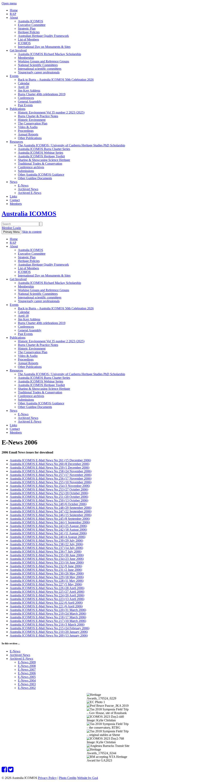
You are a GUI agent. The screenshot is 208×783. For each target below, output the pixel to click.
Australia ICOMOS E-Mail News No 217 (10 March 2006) (48, 621)
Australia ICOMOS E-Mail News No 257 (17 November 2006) (50, 475)
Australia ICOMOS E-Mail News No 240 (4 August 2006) (47, 537)
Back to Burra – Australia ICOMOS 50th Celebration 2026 (56, 79)
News (13, 182)
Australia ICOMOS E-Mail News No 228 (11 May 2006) (46, 580)
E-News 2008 (27, 666)
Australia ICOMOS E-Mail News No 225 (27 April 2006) (47, 591)
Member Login (11, 228)
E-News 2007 (27, 669)
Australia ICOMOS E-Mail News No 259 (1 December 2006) (49, 467)
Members (16, 203)
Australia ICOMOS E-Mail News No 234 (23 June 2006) (47, 559)
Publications (17, 109)
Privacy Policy (47, 778)
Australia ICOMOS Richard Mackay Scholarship (49, 54)
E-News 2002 (27, 688)
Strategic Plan (27, 28)
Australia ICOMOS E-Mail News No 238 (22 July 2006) (46, 544)
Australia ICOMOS (30, 21)
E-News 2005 (27, 677)
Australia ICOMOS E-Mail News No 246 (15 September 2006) (50, 515)
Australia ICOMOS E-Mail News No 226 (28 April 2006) (47, 588)
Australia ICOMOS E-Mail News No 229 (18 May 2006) (47, 577)
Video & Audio (28, 127)
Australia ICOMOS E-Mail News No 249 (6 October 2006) (48, 504)
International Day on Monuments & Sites (44, 46)
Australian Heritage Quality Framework (43, 36)
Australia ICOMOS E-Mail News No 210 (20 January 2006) (49, 632)
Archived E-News (29, 192)
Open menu (9, 3)
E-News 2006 (27, 673)
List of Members (28, 39)
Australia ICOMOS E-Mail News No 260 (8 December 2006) (49, 464)
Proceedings (26, 130)
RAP (13, 14)
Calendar (23, 83)
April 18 (23, 87)
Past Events (25, 105)
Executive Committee (32, 25)
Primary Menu (11, 231)
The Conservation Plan (32, 123)
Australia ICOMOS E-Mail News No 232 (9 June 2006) (46, 566)
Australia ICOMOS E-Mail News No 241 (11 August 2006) (48, 533)
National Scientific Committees (38, 65)
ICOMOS (24, 43)
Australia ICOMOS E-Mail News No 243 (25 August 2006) (48, 526)
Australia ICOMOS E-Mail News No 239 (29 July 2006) (46, 540)
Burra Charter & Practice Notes (38, 116)
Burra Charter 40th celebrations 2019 (41, 94)
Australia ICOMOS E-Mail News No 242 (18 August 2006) (48, 529)
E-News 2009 (27, 662)
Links (13, 196)
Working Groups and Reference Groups (43, 61)
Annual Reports (28, 134)
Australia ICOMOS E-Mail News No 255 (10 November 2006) (50, 482)
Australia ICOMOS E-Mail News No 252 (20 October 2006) (49, 493)
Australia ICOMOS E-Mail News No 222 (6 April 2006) (46, 602)
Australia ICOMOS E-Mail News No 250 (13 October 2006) (49, 500)
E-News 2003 (27, 684)
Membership (26, 57)
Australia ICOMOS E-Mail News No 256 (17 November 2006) (50, 478)
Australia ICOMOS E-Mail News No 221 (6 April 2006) (46, 606)
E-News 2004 (27, 680)
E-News (23, 185)
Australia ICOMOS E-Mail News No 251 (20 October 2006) (49, 496)
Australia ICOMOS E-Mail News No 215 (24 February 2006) (49, 628)
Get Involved (18, 50)
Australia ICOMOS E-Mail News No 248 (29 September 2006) (50, 507)
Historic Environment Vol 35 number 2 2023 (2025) (51, 112)
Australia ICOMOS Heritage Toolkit (41, 156)
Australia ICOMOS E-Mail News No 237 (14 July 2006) (46, 548)
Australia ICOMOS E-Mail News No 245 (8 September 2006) (50, 518)
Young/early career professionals (39, 72)
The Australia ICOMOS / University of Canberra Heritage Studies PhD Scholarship (71, 145)
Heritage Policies (29, 32)
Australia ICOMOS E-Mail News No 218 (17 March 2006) (48, 617)
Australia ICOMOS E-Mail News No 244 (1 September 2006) (50, 522)
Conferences (26, 98)
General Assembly (29, 101)
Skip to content (31, 231)
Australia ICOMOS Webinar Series (40, 152)
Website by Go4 (87, 778)
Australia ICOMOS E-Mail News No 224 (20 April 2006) (47, 595)
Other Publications (30, 138)
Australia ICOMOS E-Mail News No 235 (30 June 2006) (47, 555)
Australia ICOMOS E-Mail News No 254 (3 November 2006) (50, 486)
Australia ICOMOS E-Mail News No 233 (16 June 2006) (47, 562)
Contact (15, 200)
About (14, 17)
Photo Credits (67, 778)
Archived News (28, 189)
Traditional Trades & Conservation (40, 163)
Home (14, 10)
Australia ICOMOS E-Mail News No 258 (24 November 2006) (50, 471)
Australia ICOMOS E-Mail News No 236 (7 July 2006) (45, 551)
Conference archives (31, 167)
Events (14, 76)
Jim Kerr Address (29, 90)
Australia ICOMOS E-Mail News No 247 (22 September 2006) (50, 511)
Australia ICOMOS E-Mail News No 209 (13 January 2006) (49, 635)
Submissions (26, 171)
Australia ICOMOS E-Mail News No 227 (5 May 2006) (46, 584)
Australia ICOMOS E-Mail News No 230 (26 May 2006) (47, 573)
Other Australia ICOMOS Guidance (41, 174)
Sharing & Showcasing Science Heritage (44, 160)
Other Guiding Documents (35, 178)
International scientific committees (39, 68)
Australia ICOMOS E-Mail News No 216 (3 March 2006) (47, 624)
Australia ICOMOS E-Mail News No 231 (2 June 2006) (46, 569)
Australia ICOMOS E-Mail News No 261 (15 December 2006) (50, 460)
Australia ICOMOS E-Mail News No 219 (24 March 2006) (48, 613)
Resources (16, 141)
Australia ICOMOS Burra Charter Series (44, 149)
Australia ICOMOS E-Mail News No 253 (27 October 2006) (49, 489)
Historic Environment (32, 119)
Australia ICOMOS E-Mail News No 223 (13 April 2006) (47, 599)
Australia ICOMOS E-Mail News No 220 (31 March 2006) (48, 610)
